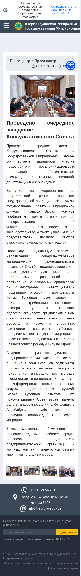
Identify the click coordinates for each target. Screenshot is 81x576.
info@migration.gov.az (45, 508)
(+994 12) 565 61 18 (45, 490)
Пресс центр (20, 61)
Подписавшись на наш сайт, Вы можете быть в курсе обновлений (37, 523)
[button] (40, 10)
